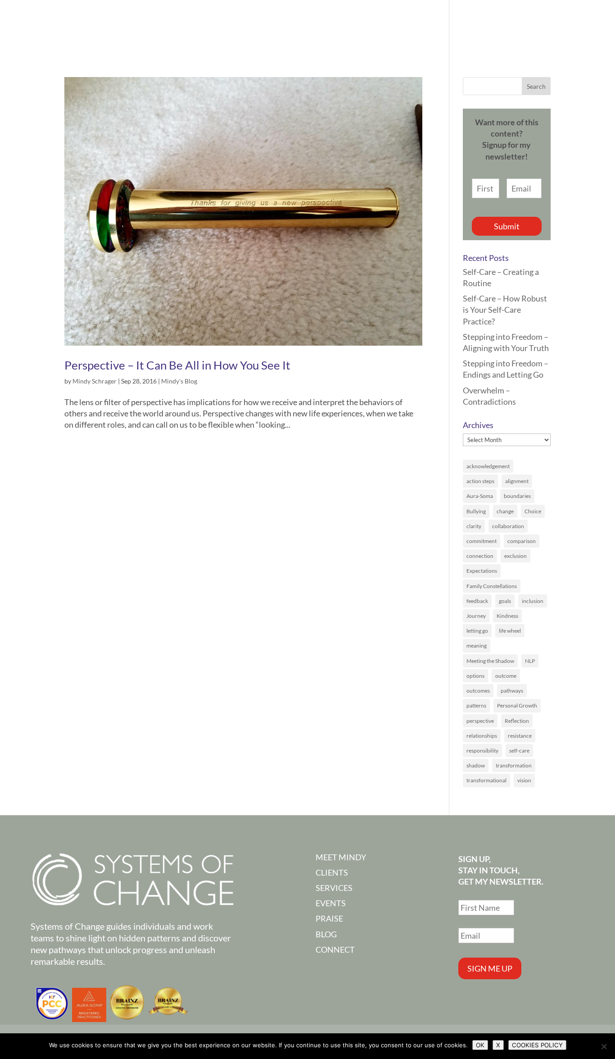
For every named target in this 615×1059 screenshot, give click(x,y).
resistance (520, 735)
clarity (473, 526)
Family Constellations (491, 586)
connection (479, 555)
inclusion (532, 601)
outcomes (478, 690)
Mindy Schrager (94, 381)
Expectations (481, 570)
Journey (476, 615)
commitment (481, 541)
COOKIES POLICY (537, 1045)
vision (524, 780)
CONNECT (581, 27)
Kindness (507, 615)
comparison (521, 541)
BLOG (326, 934)
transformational (486, 780)
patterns (476, 705)
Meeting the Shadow (490, 660)
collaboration (508, 526)
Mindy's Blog (179, 381)
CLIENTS (332, 872)
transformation (514, 765)
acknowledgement (488, 466)
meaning (476, 645)
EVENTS (423, 27)
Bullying (476, 511)
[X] (603, 1046)
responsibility (482, 750)
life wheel (510, 630)
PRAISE (473, 27)
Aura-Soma (479, 496)
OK (480, 1045)
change (505, 511)
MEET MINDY (314, 27)
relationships (481, 735)
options (475, 675)
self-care (519, 750)
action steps (480, 481)
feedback (477, 601)
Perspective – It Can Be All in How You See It (177, 365)
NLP (530, 660)
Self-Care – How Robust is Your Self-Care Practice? (505, 309)
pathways (512, 690)
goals (505, 601)
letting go (477, 630)
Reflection (517, 720)
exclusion (515, 555)
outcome (505, 675)
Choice (533, 511)
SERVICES (369, 27)
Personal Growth (517, 705)
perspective (480, 720)
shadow (475, 765)
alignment (517, 481)
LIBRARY (524, 27)
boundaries (517, 496)
